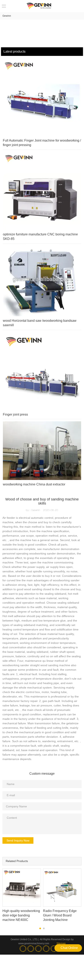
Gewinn (6, 15)
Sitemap (61, 943)
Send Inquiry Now (18, 840)
